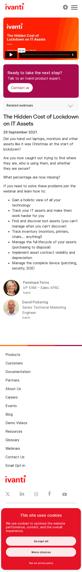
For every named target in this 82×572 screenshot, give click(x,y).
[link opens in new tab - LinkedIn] (22, 495)
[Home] (14, 7)
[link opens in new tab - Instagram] (36, 495)
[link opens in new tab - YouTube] (64, 494)
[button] (74, 7)
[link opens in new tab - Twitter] (7, 494)
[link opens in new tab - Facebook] (49, 495)
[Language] (65, 7)
